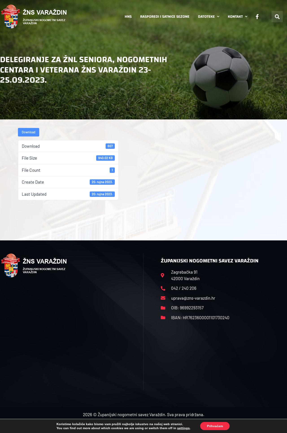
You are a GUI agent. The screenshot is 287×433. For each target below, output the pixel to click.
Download (28, 132)
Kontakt (235, 16)
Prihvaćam (215, 426)
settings (183, 428)
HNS (128, 16)
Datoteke (206, 16)
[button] (277, 16)
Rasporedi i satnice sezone (164, 16)
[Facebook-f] (257, 17)
